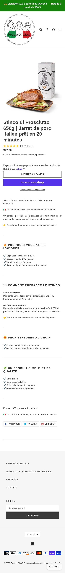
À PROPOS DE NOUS (17, 463)
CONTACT (11, 487)
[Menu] (60, 29)
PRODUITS (12, 479)
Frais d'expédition (11, 154)
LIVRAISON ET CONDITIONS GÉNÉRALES (28, 471)
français (31, 534)
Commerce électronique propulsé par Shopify (42, 563)
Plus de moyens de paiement (32, 190)
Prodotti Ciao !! (17, 563)
